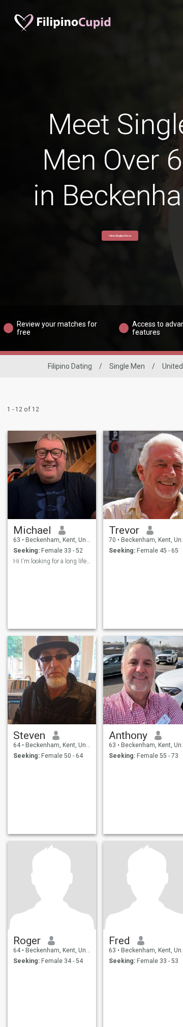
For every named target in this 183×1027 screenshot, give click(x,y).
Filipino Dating (70, 366)
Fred (119, 941)
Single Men (127, 366)
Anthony (128, 735)
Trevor (124, 530)
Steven (29, 735)
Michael (32, 530)
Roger (27, 941)
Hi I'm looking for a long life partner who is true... (52, 561)
